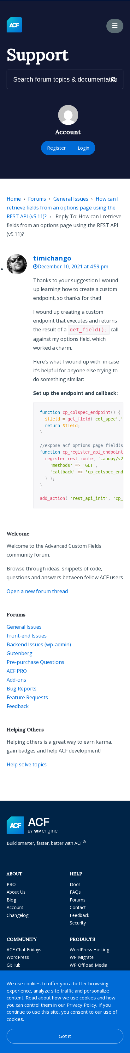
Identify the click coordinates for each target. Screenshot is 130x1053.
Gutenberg (19, 653)
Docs (75, 884)
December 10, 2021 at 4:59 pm (73, 266)
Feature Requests (27, 697)
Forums (37, 198)
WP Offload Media (88, 965)
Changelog (17, 915)
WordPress (18, 957)
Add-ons (16, 679)
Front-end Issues (27, 635)
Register (56, 148)
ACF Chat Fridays (24, 950)
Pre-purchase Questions (35, 662)
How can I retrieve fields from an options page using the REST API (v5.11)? (63, 207)
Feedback (18, 706)
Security (78, 923)
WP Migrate (82, 957)
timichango (52, 258)
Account (15, 907)
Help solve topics (27, 764)
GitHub (14, 965)
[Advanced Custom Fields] (14, 25)
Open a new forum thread (37, 591)
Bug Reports (22, 688)
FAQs (75, 892)
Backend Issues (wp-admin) (39, 644)
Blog (11, 900)
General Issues (70, 198)
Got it (65, 1036)
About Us (16, 892)
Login (83, 148)
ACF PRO (17, 670)
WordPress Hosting (89, 950)
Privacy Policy (81, 1005)
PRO (11, 884)
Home (14, 198)
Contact (78, 907)
